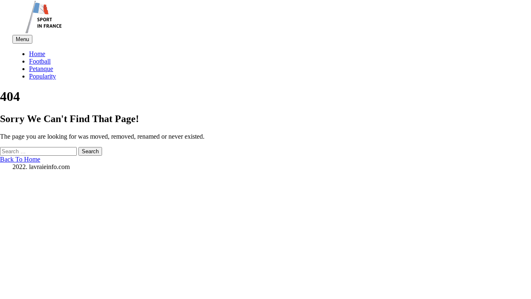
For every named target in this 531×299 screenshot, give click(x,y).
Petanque (41, 68)
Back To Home (20, 159)
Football (40, 61)
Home (37, 53)
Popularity (42, 76)
